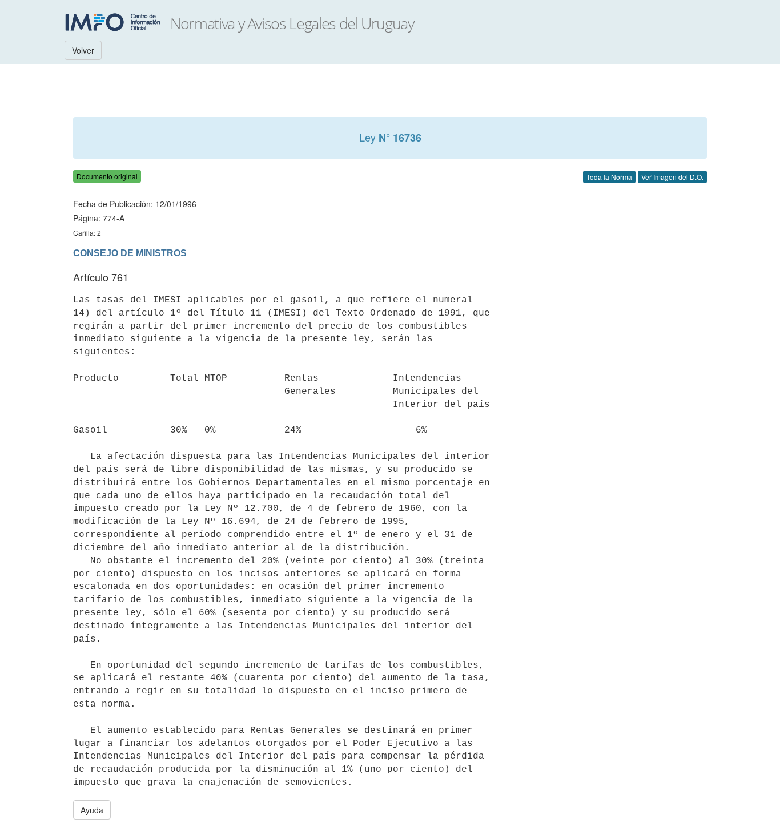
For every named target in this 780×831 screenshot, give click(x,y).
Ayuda (92, 810)
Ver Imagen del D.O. (672, 176)
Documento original (107, 176)
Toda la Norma (609, 176)
